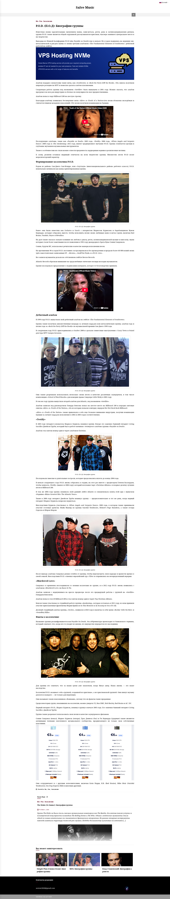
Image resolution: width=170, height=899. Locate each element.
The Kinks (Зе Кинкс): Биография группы (55, 805)
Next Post (41, 797)
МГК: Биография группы (81, 869)
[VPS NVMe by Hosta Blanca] (85, 63)
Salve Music (85, 7)
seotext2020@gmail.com (45, 888)
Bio (37, 21)
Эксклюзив (47, 21)
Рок (40, 21)
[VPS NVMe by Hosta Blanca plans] (85, 752)
